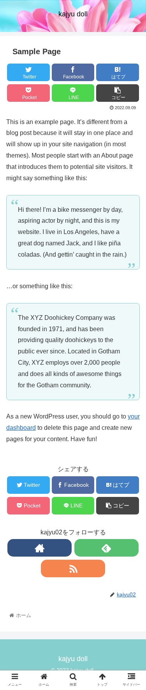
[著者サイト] (39, 548)
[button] (130, 646)
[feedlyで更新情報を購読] (106, 548)
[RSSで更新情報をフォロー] (73, 568)
